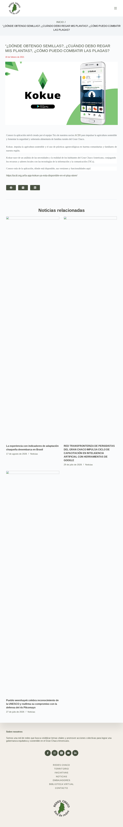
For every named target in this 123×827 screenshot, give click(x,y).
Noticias (34, 454)
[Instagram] (55, 753)
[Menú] (115, 8)
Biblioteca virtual (61, 784)
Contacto (61, 788)
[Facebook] (11, 187)
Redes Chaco (61, 765)
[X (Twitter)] (23, 187)
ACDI (78, 135)
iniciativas (61, 772)
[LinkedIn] (35, 187)
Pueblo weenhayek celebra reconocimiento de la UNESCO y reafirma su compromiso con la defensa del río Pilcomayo (32, 704)
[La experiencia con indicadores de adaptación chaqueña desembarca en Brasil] (32, 328)
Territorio (61, 769)
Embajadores (61, 780)
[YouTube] (68, 753)
